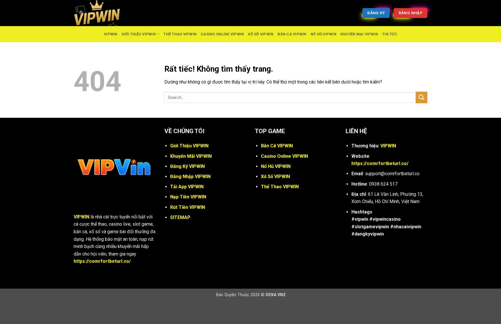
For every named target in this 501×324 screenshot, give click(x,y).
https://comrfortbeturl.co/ (102, 261)
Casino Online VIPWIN (222, 34)
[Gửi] (421, 97)
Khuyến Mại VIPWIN (359, 34)
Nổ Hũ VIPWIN (323, 34)
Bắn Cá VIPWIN (291, 34)
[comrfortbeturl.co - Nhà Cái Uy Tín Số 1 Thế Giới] (103, 13)
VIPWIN (110, 34)
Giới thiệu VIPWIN (138, 34)
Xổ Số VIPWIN (260, 34)
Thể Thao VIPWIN (180, 34)
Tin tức (389, 34)
